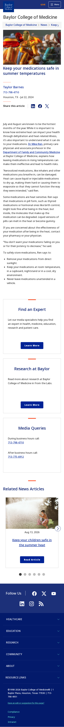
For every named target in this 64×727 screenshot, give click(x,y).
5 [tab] (39, 574)
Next (58, 528)
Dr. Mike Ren (35, 144)
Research (12, 642)
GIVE (43, 4)
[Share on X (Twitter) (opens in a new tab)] (47, 106)
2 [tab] (25, 574)
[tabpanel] (32, 532)
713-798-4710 (11, 92)
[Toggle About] (58, 665)
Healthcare (14, 619)
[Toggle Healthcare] (58, 619)
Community (14, 654)
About (10, 666)
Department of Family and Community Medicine (31, 152)
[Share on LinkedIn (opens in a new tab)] (33, 106)
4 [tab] (34, 574)
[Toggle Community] (58, 654)
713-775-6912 (16, 456)
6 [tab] (43, 574)
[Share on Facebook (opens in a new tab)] (40, 106)
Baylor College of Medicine (21, 25)
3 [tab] (29, 574)
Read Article (32, 559)
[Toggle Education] (58, 631)
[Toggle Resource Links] (58, 677)
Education (13, 631)
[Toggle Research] (58, 642)
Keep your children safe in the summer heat (32, 542)
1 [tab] (20, 574)
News (44, 25)
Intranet (12, 721)
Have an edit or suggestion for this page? (26, 703)
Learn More (32, 345)
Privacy (11, 716)
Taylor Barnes (13, 87)
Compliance (14, 711)
